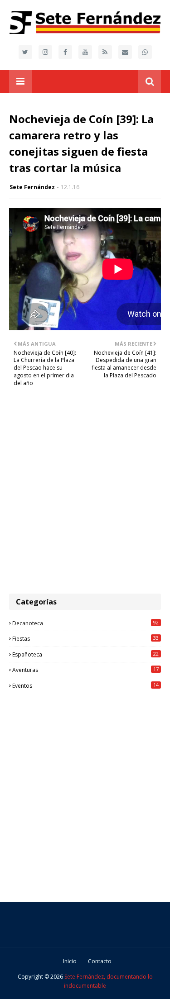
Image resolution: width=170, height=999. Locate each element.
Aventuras (85, 670)
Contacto (100, 961)
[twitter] (25, 52)
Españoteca (85, 654)
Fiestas (85, 638)
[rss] (105, 52)
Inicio (70, 961)
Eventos (85, 685)
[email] (125, 52)
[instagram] (45, 52)
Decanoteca (85, 623)
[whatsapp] (145, 52)
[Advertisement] (85, 495)
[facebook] (65, 52)
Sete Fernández (32, 187)
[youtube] (85, 52)
